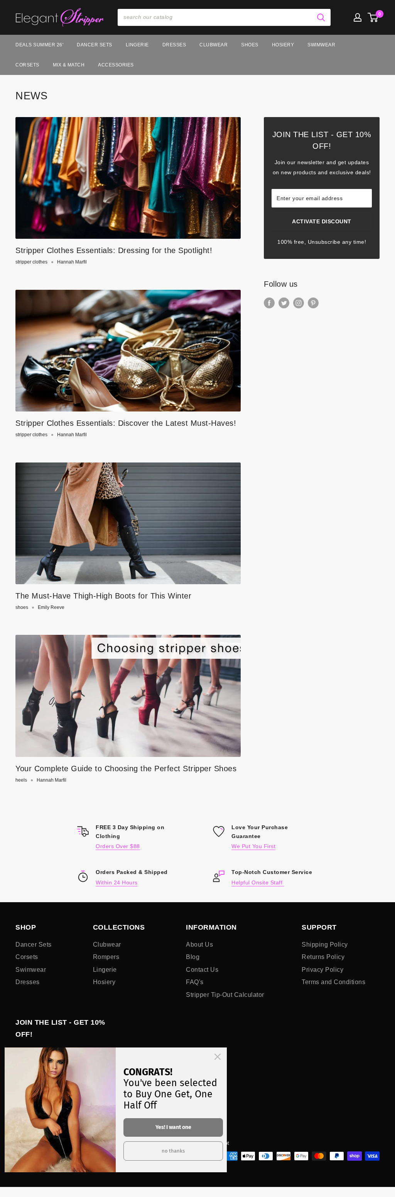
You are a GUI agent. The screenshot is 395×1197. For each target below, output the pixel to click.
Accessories (116, 65)
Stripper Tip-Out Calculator (225, 994)
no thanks (173, 1151)
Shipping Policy (325, 944)
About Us (199, 944)
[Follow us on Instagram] (298, 303)
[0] (373, 17)
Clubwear (213, 45)
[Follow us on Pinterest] (313, 303)
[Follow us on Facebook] (269, 303)
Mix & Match (69, 65)
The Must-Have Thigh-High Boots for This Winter (103, 596)
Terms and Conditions (333, 982)
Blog (192, 957)
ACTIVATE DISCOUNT (321, 221)
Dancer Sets (94, 45)
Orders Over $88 (118, 846)
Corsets (27, 65)
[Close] (217, 1056)
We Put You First (253, 846)
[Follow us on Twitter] (284, 303)
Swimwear (321, 45)
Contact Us (202, 969)
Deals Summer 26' (39, 45)
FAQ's (195, 982)
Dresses (174, 45)
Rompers (106, 957)
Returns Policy (323, 957)
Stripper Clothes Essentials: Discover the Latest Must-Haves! (125, 423)
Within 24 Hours (117, 882)
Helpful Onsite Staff (257, 882)
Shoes (249, 45)
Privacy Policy (322, 969)
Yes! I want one (173, 1127)
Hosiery (283, 45)
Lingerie (137, 45)
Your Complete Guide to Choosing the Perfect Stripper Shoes (125, 768)
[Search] (321, 17)
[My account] (357, 17)
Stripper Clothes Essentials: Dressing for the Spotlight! (113, 250)
